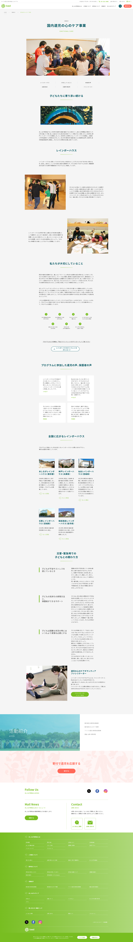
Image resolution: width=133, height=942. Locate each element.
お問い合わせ (122, 1)
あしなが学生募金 (93, 860)
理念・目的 (49, 842)
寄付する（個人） (29, 860)
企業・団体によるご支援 (52, 860)
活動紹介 (13, 12)
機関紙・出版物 (71, 845)
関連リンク (70, 913)
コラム (27, 901)
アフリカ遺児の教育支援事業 (93, 730)
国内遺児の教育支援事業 (92, 723)
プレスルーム (50, 848)
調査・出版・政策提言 (90, 734)
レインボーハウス (44, 82)
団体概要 (28, 842)
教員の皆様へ (29, 875)
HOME (5, 12)
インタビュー (71, 898)
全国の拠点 (45, 87)
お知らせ (28, 898)
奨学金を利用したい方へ (31, 872)
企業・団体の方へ (114, 1)
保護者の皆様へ (93, 872)
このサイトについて (97, 922)
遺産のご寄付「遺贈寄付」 (73, 860)
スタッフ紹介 (50, 845)
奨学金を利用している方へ (53, 872)
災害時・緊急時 (66, 87)
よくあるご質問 (29, 913)
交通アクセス (92, 845)
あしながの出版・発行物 (95, 898)
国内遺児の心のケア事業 (92, 727)
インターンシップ (29, 848)
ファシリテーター (88, 87)
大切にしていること (66, 82)
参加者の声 (88, 82)
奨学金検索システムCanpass (53, 875)
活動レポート (50, 898)
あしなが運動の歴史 (30, 845)
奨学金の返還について (73, 872)
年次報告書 (92, 842)
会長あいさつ (71, 842)
